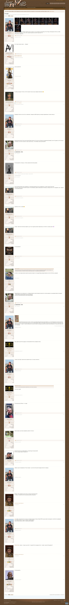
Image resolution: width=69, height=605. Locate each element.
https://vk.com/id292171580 (18, 55)
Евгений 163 (9, 438)
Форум (48, 3)
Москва (13, 109)
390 (13, 59)
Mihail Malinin (24, 14)
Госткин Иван (9, 460)
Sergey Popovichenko (9, 194)
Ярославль (12, 288)
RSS (64, 600)
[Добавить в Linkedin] (28, 597)
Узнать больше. (51, 11)
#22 (63, 504)
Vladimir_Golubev (9, 419)
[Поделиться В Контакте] (39, 597)
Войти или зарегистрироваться (60, 0)
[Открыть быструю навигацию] (63, 7)
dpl (9, 507)
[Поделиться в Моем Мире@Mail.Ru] (30, 597)
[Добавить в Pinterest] (35, 597)
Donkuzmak (9, 80)
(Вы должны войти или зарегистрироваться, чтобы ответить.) (57, 594)
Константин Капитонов (17, 104)
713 (13, 38)
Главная (61, 600)
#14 (63, 327)
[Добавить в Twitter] (37, 597)
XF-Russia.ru (7, 602)
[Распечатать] (42, 597)
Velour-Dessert (5, 600)
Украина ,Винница (11, 311)
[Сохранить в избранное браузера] (40, 597)
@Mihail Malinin (17, 545)
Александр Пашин (9, 348)
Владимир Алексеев (9, 53)
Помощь (59, 600)
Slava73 (9, 256)
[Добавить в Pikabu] (33, 597)
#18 (63, 414)
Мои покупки (62, 3)
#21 (63, 477)
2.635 (13, 156)
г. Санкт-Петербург (11, 566)
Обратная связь (56, 600)
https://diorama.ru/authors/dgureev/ (19, 503)
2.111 (13, 513)
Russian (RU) (9, 600)
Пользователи (56, 3)
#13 (63, 306)
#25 (63, 579)
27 (13, 39)
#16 (63, 370)
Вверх (63, 600)
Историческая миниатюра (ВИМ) (12, 14)
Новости (51, 3)
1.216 (13, 355)
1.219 (13, 443)
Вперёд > (12, 594)
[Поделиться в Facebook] (26, 597)
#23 (63, 530)
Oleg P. (9, 150)
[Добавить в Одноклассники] (31, 597)
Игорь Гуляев (9, 581)
